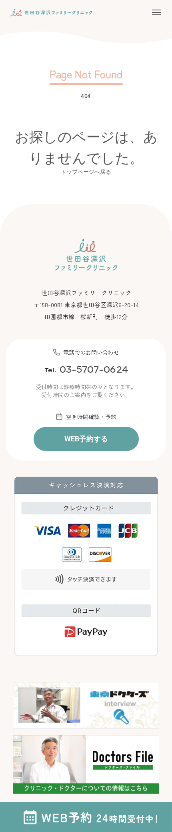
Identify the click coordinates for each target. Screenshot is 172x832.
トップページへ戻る (86, 171)
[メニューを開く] (156, 12)
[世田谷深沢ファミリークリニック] (51, 12)
